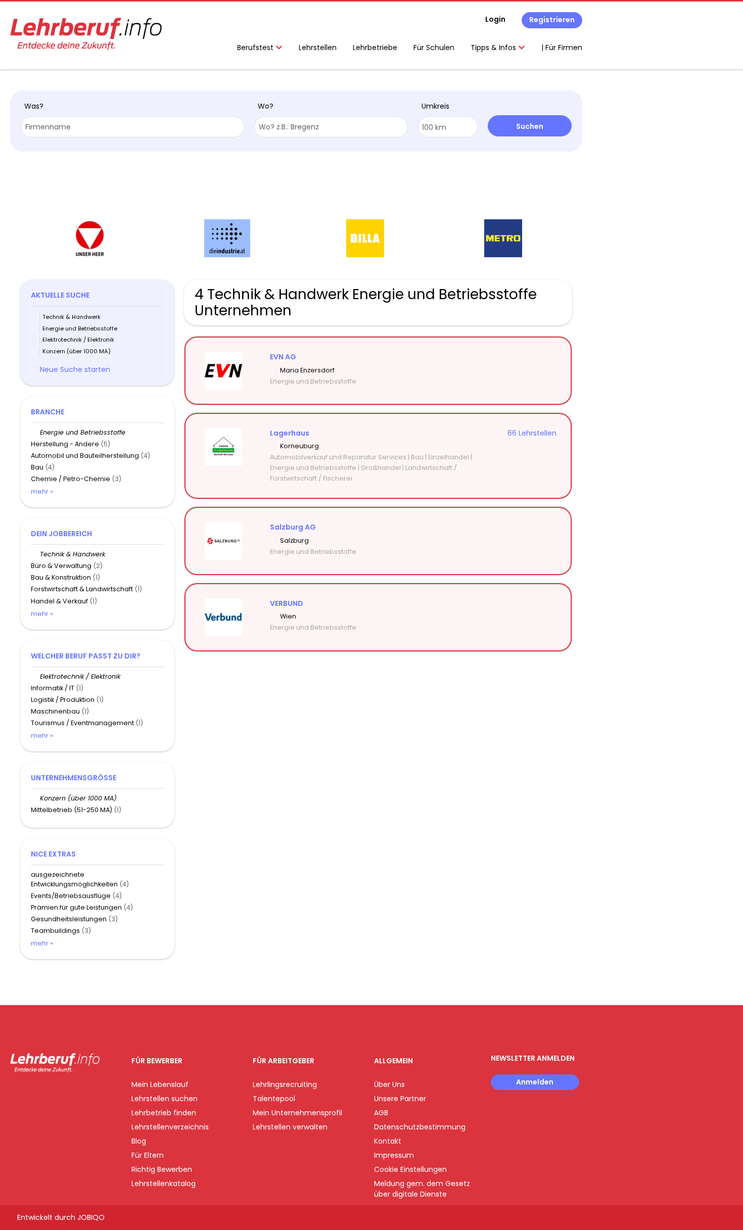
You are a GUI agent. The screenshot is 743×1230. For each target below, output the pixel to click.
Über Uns (389, 1084)
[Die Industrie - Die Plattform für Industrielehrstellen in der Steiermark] (227, 238)
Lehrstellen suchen (164, 1099)
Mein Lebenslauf (160, 1084)
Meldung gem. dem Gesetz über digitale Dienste (422, 1188)
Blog (138, 1141)
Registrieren (552, 20)
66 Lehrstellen (531, 433)
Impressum (394, 1155)
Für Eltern (147, 1155)
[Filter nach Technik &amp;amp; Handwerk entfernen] (35, 554)
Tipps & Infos (494, 47)
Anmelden (534, 1082)
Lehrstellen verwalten (290, 1127)
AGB (381, 1113)
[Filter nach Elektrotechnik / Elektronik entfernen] (35, 676)
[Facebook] (17, 1093)
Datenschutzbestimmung (420, 1127)
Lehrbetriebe (375, 47)
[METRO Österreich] (503, 238)
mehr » (42, 491)
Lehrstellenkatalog (163, 1183)
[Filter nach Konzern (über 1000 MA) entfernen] (35, 798)
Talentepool (274, 1099)
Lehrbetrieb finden (163, 1113)
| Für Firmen (561, 47)
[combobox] (133, 126)
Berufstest (256, 47)
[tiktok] (65, 1093)
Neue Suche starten (75, 369)
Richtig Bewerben (161, 1169)
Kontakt (387, 1141)
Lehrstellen (318, 47)
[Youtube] (50, 1093)
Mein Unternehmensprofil (297, 1113)
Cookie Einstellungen (410, 1169)
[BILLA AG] (365, 238)
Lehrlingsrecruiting (285, 1084)
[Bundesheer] (89, 238)
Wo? (265, 106)
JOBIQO (91, 1217)
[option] (89, 238)
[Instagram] (34, 1093)
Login (495, 19)
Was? (33, 106)
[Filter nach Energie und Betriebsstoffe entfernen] (35, 432)
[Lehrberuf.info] (86, 34)
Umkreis (435, 106)
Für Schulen (433, 47)
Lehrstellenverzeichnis (170, 1127)
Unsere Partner (400, 1099)
